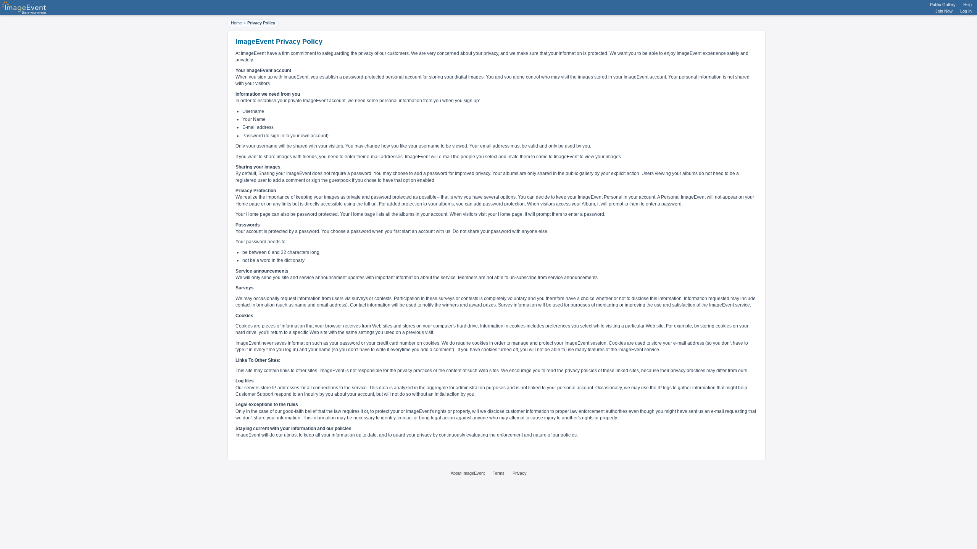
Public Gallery (943, 4)
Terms (499, 473)
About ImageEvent (468, 473)
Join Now (944, 11)
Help (967, 4)
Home (236, 23)
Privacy (520, 473)
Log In (966, 11)
